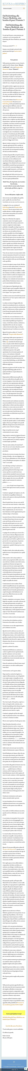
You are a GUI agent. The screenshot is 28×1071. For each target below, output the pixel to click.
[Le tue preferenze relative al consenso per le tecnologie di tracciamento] (25, 1068)
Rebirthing (6, 104)
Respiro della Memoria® (9, 849)
